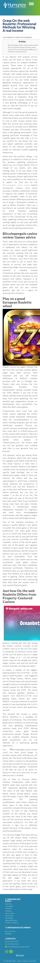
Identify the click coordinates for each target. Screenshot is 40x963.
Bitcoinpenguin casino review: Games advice (23, 45)
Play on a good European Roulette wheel (21, 47)
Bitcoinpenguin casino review (16, 185)
